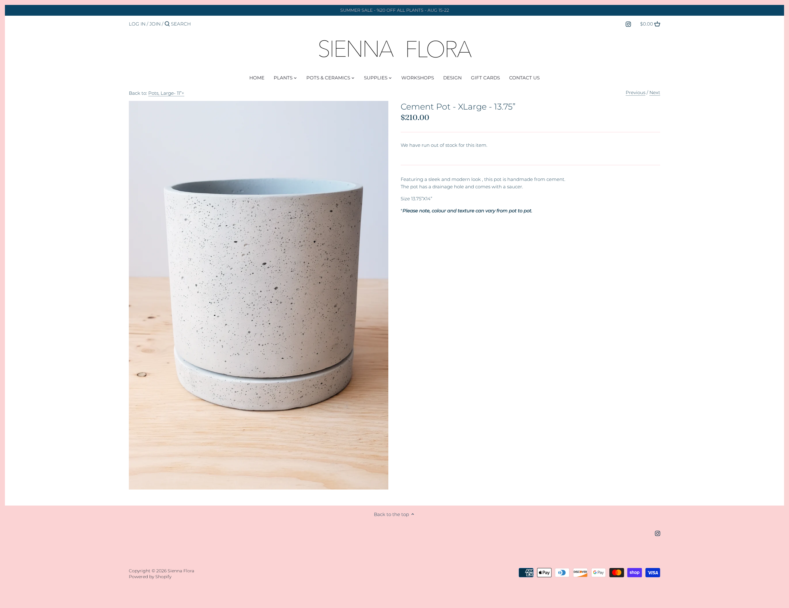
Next (654, 92)
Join (155, 24)
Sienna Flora (181, 570)
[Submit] (167, 24)
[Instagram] (628, 24)
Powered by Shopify (150, 576)
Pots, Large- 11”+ (166, 93)
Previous (635, 92)
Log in (137, 24)
